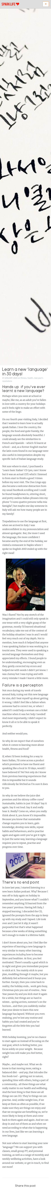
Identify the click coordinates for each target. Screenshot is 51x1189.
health (30, 378)
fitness (23, 378)
